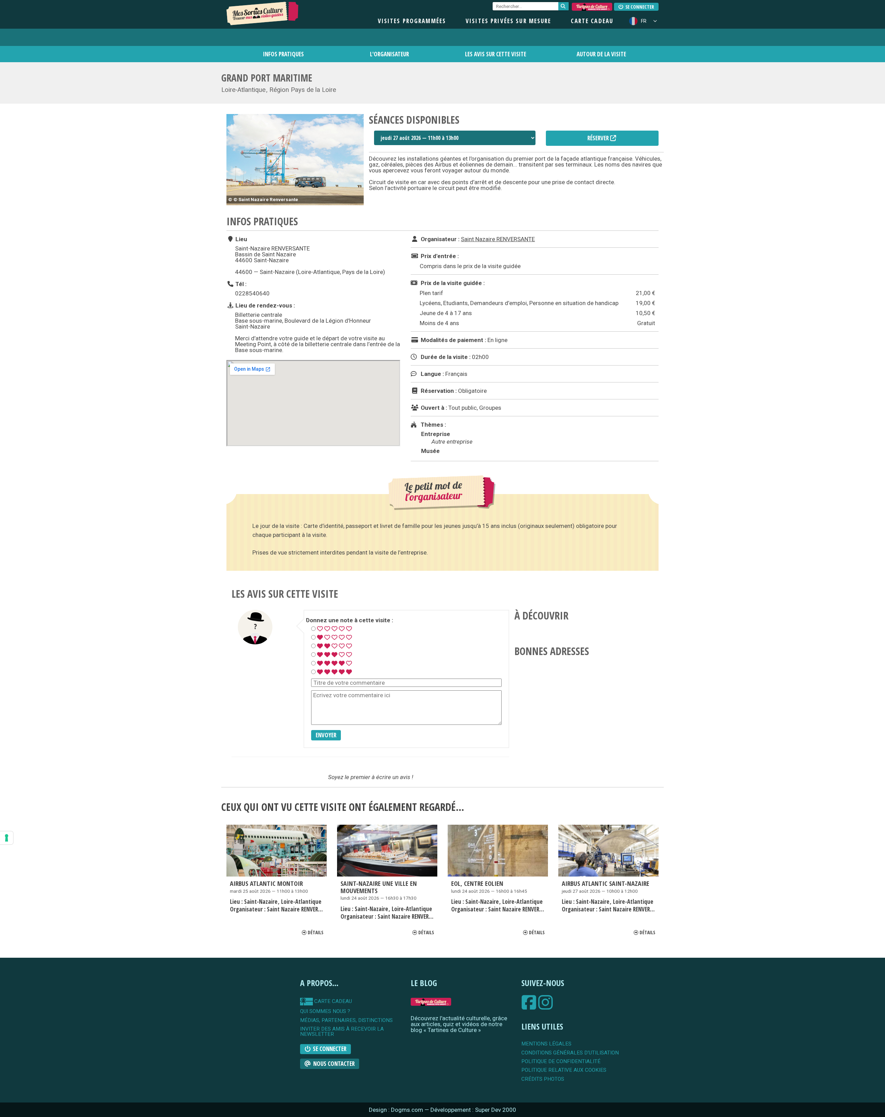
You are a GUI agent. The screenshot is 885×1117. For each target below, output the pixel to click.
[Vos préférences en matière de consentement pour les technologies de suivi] (6, 837)
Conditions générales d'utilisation (570, 1053)
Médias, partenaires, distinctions (346, 1020)
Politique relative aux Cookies (563, 1070)
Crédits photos (542, 1079)
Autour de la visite (601, 54)
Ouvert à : (433, 408)
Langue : (431, 374)
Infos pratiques (283, 54)
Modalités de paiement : (452, 340)
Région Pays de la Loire (302, 90)
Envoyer (326, 735)
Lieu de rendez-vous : (264, 305)
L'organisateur (389, 54)
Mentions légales (546, 1044)
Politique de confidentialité (560, 1061)
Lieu (240, 239)
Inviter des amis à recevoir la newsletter (342, 1031)
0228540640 (252, 293)
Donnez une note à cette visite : (349, 620)
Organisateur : (439, 239)
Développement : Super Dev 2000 (473, 1109)
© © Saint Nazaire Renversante (263, 199)
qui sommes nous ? (325, 1011)
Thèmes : (432, 425)
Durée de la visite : (445, 357)
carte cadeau (332, 1001)
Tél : (240, 284)
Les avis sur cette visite (495, 54)
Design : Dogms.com (397, 1109)
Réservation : (438, 391)
